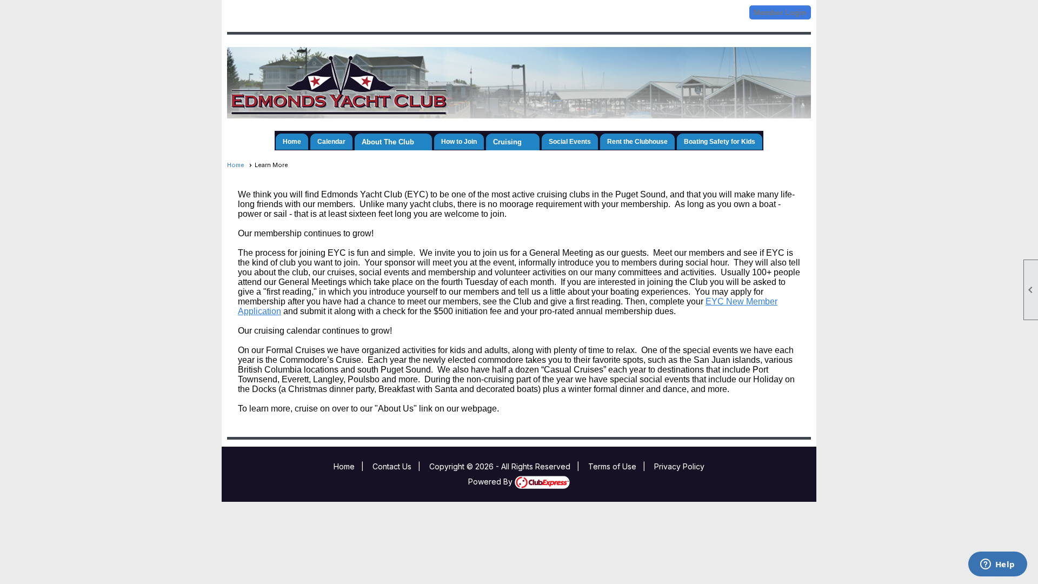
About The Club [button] (388, 142)
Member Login (780, 12)
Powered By (491, 481)
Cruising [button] (507, 142)
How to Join (459, 141)
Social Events (570, 141)
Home (292, 141)
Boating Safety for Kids (719, 141)
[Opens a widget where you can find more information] (997, 565)
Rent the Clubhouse (637, 141)
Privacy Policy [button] (679, 466)
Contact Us (391, 466)
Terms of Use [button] (612, 466)
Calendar (331, 141)
